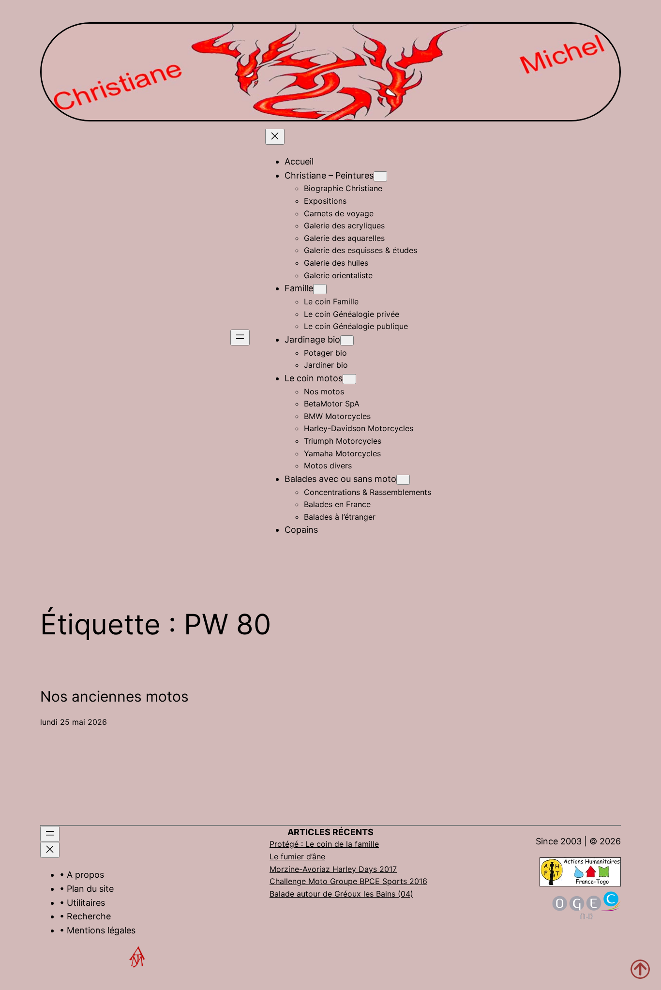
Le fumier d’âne (297, 856)
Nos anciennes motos (114, 696)
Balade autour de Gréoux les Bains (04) (341, 894)
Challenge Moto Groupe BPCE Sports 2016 (348, 881)
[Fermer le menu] (275, 137)
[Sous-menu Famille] (320, 289)
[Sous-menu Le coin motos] (349, 379)
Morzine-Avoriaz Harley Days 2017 (333, 869)
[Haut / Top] (640, 969)
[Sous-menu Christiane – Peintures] (380, 176)
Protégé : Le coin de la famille (324, 844)
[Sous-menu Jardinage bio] (347, 340)
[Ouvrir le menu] (240, 337)
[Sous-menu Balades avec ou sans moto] (403, 480)
